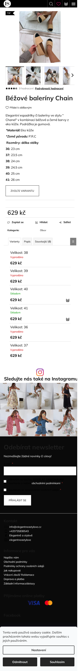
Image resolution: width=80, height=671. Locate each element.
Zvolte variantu (22, 190)
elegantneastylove (20, 540)
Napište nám (11, 557)
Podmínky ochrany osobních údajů (24, 566)
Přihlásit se (17, 500)
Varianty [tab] (15, 241)
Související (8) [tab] (43, 241)
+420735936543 (19, 531)
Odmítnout (20, 662)
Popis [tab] (27, 241)
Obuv (43, 230)
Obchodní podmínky (15, 561)
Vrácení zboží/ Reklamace (19, 574)
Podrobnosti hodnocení (49, 88)
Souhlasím (57, 662)
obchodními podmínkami (46, 483)
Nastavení (38, 650)
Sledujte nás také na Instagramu (41, 378)
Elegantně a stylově (21, 535)
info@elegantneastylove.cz (25, 527)
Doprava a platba (14, 579)
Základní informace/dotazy (19, 583)
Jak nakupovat (12, 570)
